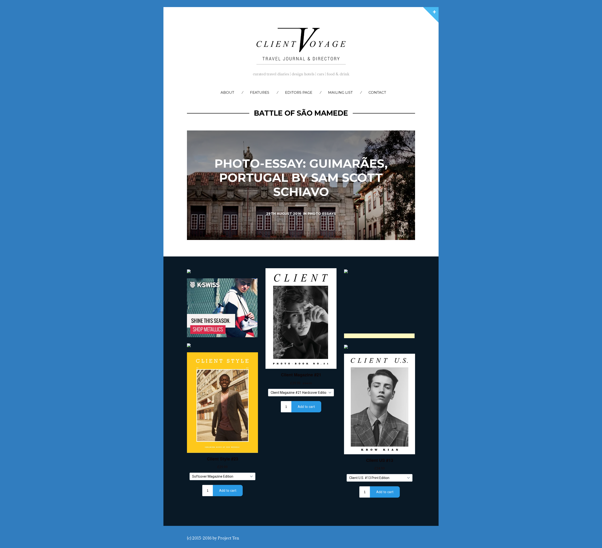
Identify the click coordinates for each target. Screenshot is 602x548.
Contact (377, 92)
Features (259, 92)
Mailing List (340, 92)
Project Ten (228, 538)
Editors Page (298, 92)
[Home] (301, 45)
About (227, 92)
